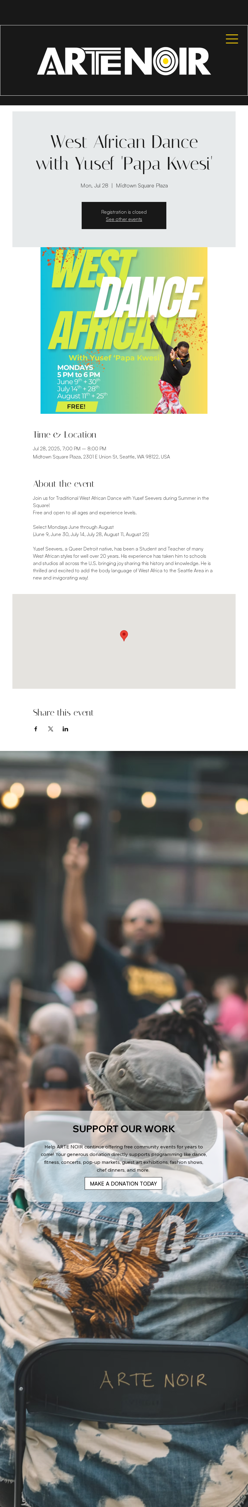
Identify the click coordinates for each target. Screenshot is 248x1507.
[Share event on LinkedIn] (65, 728)
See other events (124, 219)
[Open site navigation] (228, 39)
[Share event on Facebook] (36, 728)
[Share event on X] (51, 728)
